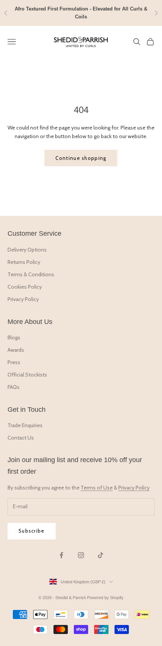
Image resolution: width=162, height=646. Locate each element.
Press (14, 362)
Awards (16, 349)
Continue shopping (80, 158)
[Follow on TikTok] (100, 555)
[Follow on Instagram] (81, 555)
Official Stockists (27, 374)
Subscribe (31, 531)
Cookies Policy (25, 286)
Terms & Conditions (31, 274)
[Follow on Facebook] (61, 555)
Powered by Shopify (105, 597)
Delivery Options (27, 249)
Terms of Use (97, 487)
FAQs (14, 387)
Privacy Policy (23, 299)
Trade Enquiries (25, 425)
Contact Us (21, 437)
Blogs (14, 337)
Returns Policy (24, 262)
